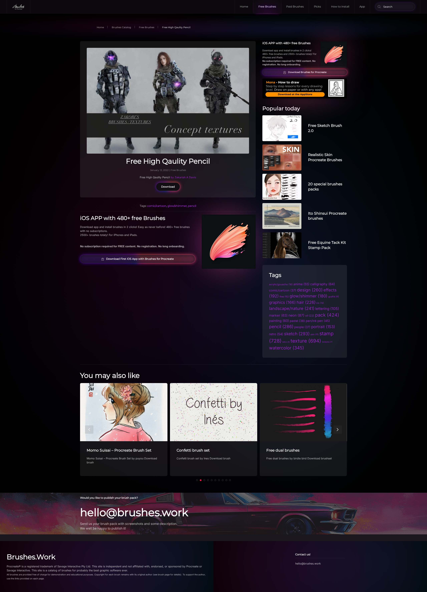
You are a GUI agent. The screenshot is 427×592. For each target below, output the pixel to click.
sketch (297, 333)
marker (278, 315)
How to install (340, 6)
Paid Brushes (295, 6)
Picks (317, 6)
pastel (297, 321)
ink (320, 303)
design (310, 289)
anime (301, 284)
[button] (89, 429)
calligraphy (322, 284)
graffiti (333, 296)
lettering (327, 308)
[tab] (197, 480)
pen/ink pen (318, 321)
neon (296, 315)
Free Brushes (267, 6)
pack (327, 315)
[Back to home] (18, 6)
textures (327, 342)
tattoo (286, 342)
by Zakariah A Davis (183, 177)
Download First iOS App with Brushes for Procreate (140, 258)
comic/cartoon (156, 205)
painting (279, 321)
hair (306, 302)
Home (244, 6)
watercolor (286, 347)
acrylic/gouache (281, 284)
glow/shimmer (177, 205)
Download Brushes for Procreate (307, 72)
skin (314, 334)
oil (309, 315)
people (302, 327)
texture (306, 341)
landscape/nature (291, 308)
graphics (282, 302)
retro (276, 334)
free (284, 296)
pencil (192, 205)
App (362, 6)
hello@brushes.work (134, 512)
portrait (323, 326)
